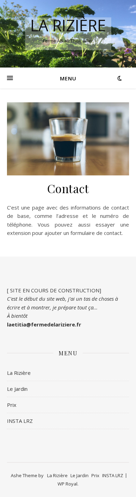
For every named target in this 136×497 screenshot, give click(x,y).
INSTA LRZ (20, 420)
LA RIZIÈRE (68, 25)
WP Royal (67, 484)
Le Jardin (17, 388)
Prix (11, 404)
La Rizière (19, 372)
